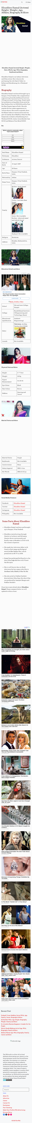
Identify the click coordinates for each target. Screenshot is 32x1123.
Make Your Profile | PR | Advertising (14, 1110)
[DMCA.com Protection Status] (7, 1080)
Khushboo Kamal (19, 503)
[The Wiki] (4, 2)
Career (5, 1100)
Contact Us (6, 1103)
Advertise (6, 1098)
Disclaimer (6, 1105)
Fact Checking (7, 1107)
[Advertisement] (16, 50)
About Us (5, 1096)
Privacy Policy (7, 1112)
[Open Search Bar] (22, 2)
